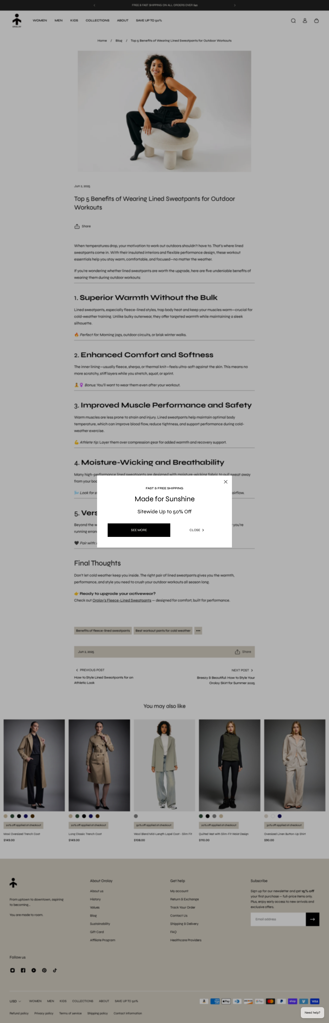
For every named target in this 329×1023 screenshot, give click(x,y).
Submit (136, 553)
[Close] (232, 462)
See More (139, 530)
